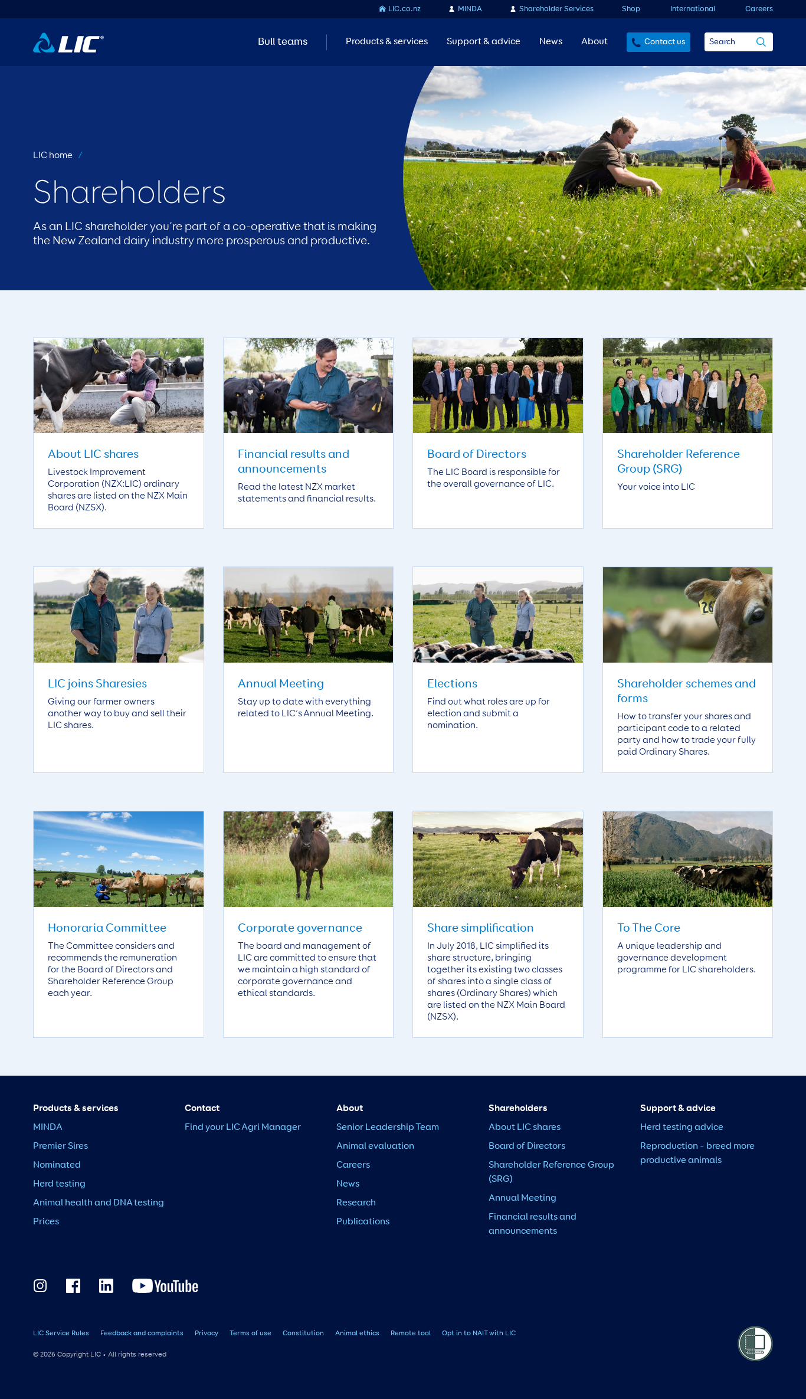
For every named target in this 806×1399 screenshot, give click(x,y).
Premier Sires (60, 1146)
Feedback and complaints (142, 1333)
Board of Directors (527, 1146)
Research (356, 1203)
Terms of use (250, 1333)
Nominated (57, 1165)
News (550, 42)
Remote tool (411, 1333)
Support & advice (483, 42)
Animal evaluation (375, 1146)
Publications (362, 1222)
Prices (46, 1222)
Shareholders (518, 1108)
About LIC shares (525, 1127)
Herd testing (59, 1184)
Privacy (206, 1333)
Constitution (303, 1333)
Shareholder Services (556, 9)
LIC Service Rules (61, 1333)
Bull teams (282, 42)
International (692, 9)
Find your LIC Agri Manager (243, 1127)
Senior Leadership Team (387, 1127)
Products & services (387, 42)
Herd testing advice (681, 1127)
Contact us (665, 42)
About (594, 42)
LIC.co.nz (404, 9)
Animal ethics (357, 1333)
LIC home (53, 155)
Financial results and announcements (532, 1224)
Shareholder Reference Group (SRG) (551, 1172)
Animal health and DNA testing (98, 1203)
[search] (761, 43)
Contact (202, 1108)
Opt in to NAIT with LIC (479, 1333)
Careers (759, 9)
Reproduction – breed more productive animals (697, 1153)
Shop (631, 9)
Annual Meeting (522, 1198)
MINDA (470, 9)
